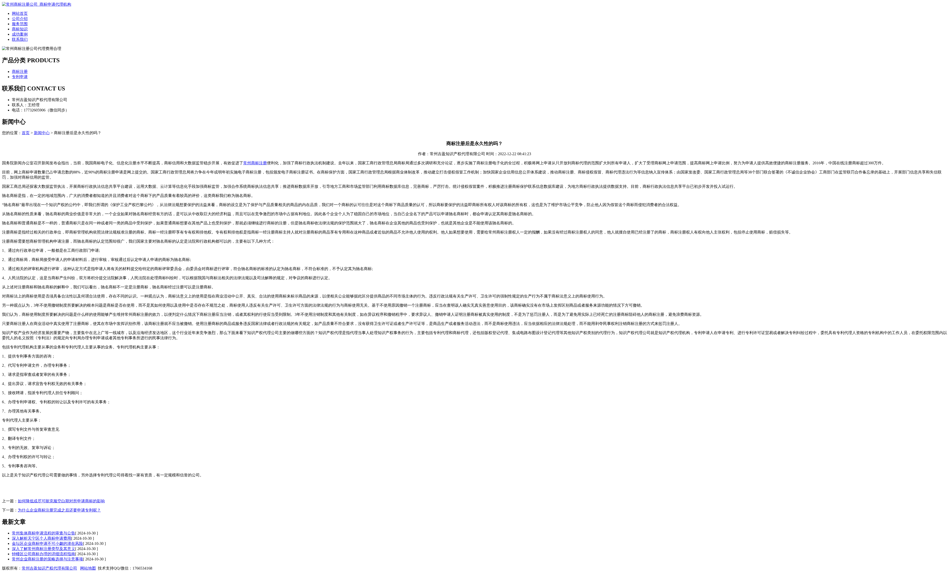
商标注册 (20, 71)
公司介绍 (20, 19)
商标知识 (20, 29)
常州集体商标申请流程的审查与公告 (43, 533)
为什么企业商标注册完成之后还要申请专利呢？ (59, 510)
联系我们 (20, 39)
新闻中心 (42, 133)
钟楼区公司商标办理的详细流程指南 (43, 554)
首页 (26, 133)
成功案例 (20, 34)
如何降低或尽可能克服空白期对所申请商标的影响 (61, 501)
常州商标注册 (255, 163)
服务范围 (20, 24)
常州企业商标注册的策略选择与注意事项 (47, 559)
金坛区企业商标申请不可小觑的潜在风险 (47, 543)
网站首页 (20, 13)
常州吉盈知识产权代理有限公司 (49, 568)
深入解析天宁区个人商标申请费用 (41, 538)
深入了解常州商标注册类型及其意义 (43, 549)
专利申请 (20, 77)
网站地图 (88, 568)
